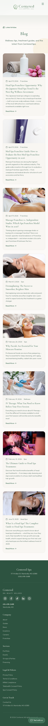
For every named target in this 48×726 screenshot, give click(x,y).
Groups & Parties (9, 658)
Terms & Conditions (10, 679)
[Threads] (29, 598)
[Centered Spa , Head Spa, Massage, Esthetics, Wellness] (24, 7)
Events (5, 655)
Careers (6, 635)
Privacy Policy (8, 675)
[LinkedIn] (23, 598)
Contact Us (7, 702)
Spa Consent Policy (10, 690)
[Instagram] (5, 598)
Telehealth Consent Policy (12, 686)
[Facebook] (11, 598)
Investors (6, 631)
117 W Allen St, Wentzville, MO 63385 (16, 705)
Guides (5, 623)
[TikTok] (17, 598)
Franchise (6, 638)
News (5, 627)
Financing (6, 662)
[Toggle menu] (42, 4)
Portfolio (6, 651)
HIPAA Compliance (9, 682)
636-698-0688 (8, 604)
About (5, 620)
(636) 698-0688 (24, 576)
